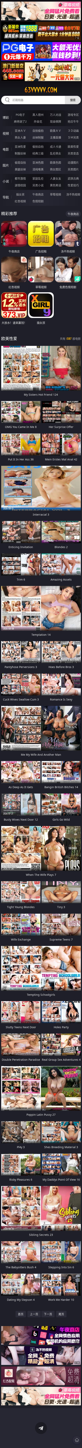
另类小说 (38, 185)
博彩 (6, 117)
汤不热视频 (73, 194)
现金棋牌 (55, 121)
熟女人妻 (20, 137)
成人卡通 (55, 146)
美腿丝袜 (20, 169)
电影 (6, 149)
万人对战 (55, 115)
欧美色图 (55, 162)
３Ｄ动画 (73, 130)
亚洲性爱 (20, 146)
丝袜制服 (38, 137)
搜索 (73, 100)
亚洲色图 (38, 162)
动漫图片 (73, 162)
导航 (6, 197)
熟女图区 (55, 169)
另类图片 (73, 169)
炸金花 (38, 121)
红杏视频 (20, 201)
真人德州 (38, 115)
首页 (20, 1314)
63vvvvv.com (40, 90)
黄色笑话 (55, 185)
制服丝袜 (20, 153)
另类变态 (73, 153)
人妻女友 (55, 178)
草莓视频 (55, 194)
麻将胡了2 (20, 121)
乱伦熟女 (55, 153)
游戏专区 (73, 115)
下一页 (48, 1314)
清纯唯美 (38, 169)
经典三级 (38, 153)
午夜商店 (38, 194)
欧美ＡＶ (55, 130)
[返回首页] (77, 1440)
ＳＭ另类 (73, 137)
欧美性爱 (73, 146)
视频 (6, 133)
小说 (6, 181)
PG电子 (20, 115)
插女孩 (20, 194)
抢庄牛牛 (73, 121)
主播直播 (55, 137)
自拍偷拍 (38, 130)
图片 (6, 165)
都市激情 (20, 178)
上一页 (34, 1314)
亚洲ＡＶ (20, 130)
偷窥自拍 (20, 162)
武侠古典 (73, 178)
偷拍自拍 (38, 146)
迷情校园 (20, 185)
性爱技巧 (73, 185)
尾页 (61, 1314)
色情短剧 (38, 201)
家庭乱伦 (38, 178)
